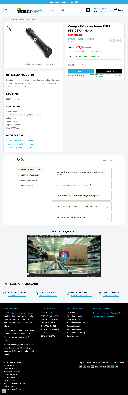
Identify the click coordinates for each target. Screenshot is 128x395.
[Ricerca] (88, 10)
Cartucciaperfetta (76, 39)
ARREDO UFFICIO (47, 313)
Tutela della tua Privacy (76, 333)
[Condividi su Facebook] (110, 40)
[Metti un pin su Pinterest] (114, 40)
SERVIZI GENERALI (48, 336)
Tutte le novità (72, 336)
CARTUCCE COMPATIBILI (50, 319)
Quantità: (71, 65)
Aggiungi (81, 71)
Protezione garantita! (111, 295)
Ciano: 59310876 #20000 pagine (20, 140)
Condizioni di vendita (75, 316)
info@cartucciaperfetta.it (12, 389)
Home (5, 19)
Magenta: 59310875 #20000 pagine (21, 144)
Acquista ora (109, 71)
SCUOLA (44, 333)
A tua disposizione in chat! (81, 295)
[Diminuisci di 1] (78, 65)
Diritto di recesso (73, 319)
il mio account (99, 11)
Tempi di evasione (74, 329)
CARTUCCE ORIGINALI (49, 323)
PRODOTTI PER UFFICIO (50, 329)
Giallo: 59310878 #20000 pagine (20, 148)
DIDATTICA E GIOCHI (49, 326)
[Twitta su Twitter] (117, 40)
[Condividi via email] (120, 40)
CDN (17, 99)
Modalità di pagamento (76, 323)
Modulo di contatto (9, 386)
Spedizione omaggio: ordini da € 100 (64, 2)
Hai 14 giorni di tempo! (48, 295)
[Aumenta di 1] (87, 65)
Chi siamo (71, 313)
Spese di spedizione (74, 326)
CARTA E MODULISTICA (50, 316)
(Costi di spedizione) (94, 51)
